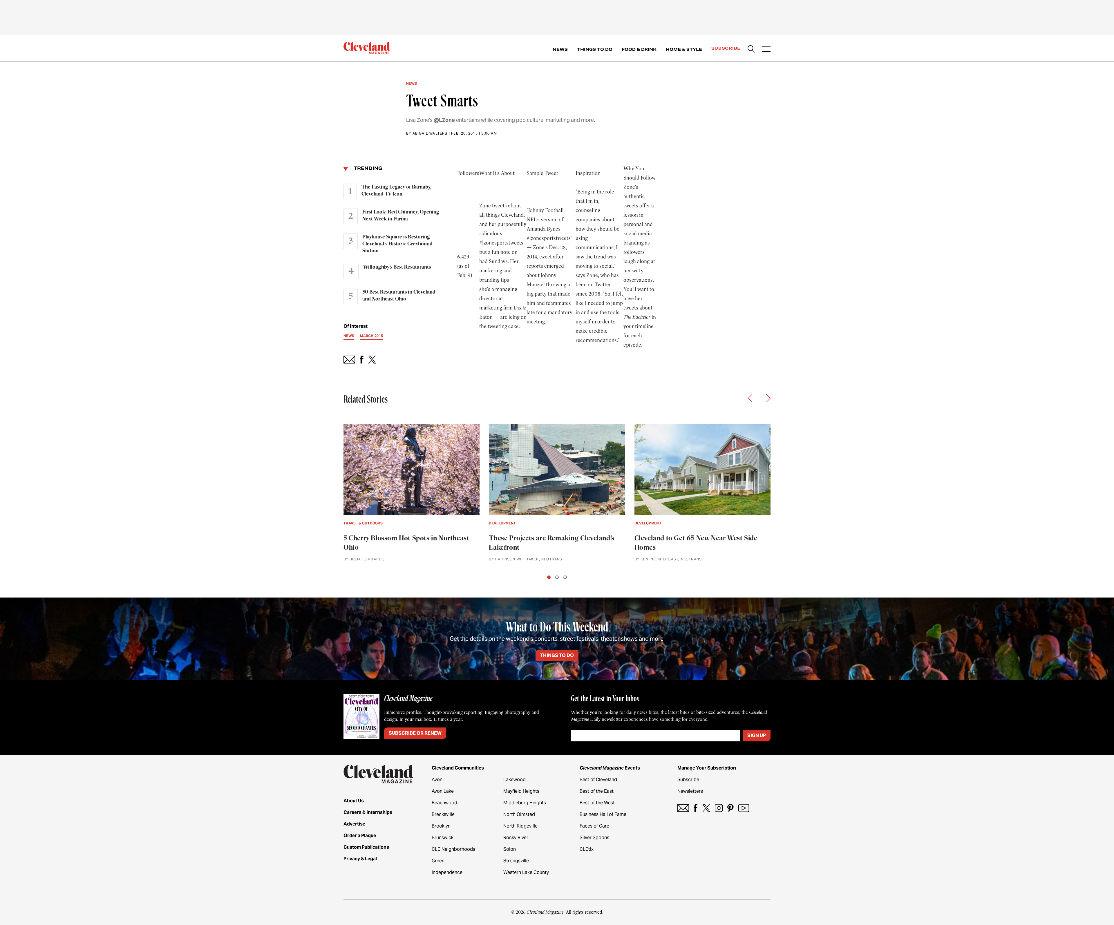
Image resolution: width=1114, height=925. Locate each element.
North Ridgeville (520, 826)
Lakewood (514, 779)
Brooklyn (441, 826)
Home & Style (684, 49)
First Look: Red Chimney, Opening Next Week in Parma (400, 215)
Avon (437, 779)
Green (438, 861)
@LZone (444, 120)
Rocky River (515, 838)
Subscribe (726, 48)
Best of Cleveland (598, 779)
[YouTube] (743, 808)
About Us (353, 801)
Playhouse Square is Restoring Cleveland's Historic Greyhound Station (397, 244)
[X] (706, 808)
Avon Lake (443, 791)
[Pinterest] (730, 808)
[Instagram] (719, 808)
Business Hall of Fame (603, 814)
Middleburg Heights (524, 803)
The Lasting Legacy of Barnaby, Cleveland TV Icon (396, 190)
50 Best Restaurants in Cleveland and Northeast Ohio (398, 295)
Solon (509, 849)
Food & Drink (639, 49)
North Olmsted (519, 814)
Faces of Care (594, 826)
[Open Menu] (766, 49)
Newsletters (690, 791)
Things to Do (594, 49)
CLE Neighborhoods (453, 849)
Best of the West (597, 803)
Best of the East (597, 791)
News (560, 49)
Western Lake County (526, 872)
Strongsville (516, 861)
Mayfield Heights (521, 791)
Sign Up (756, 735)
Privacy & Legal (360, 859)
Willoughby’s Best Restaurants (397, 267)
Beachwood (444, 803)
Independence (447, 872)
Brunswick (442, 838)
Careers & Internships (367, 812)
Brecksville (443, 814)
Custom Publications (366, 847)
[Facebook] (695, 808)
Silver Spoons (594, 838)
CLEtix (587, 849)
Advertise (354, 824)
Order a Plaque (359, 835)
